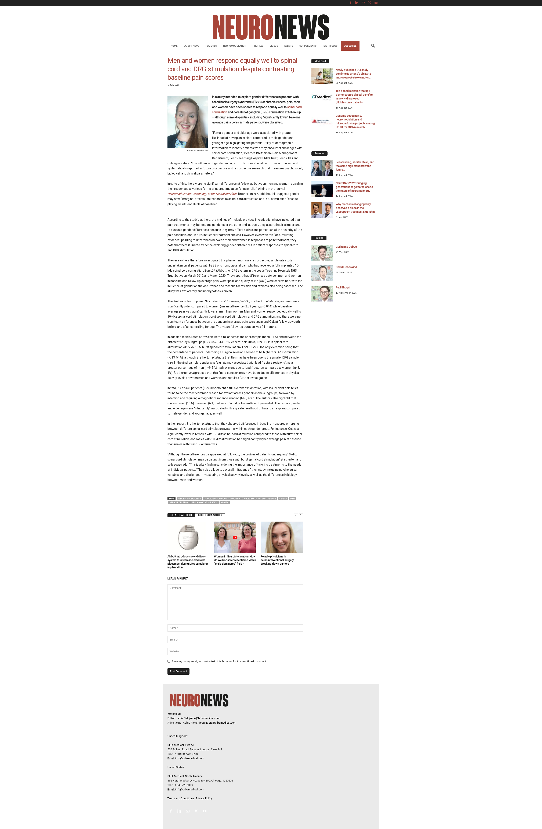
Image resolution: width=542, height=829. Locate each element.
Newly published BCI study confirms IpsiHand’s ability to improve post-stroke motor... (353, 73)
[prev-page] (296, 515)
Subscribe (350, 46)
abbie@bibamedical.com (220, 722)
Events (288, 46)
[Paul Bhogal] (322, 293)
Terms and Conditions (180, 798)
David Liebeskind (346, 267)
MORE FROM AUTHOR (210, 515)
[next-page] (301, 515)
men (292, 499)
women (224, 502)
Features (211, 46)
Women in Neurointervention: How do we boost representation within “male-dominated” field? (235, 560)
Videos (274, 46)
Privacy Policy (204, 798)
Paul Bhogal (343, 287)
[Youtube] (376, 3)
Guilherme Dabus (346, 246)
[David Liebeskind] (322, 273)
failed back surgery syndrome (260, 499)
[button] (372, 46)
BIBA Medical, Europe (180, 745)
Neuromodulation (234, 46)
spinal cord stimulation (204, 502)
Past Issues (330, 46)
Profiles (258, 46)
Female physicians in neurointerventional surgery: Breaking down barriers (277, 560)
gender (283, 499)
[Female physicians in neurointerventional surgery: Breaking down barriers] (282, 537)
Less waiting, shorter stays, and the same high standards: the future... (355, 165)
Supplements (308, 46)
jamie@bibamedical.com (204, 718)
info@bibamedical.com (189, 758)
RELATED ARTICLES (181, 515)
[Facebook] (350, 3)
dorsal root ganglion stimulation (222, 499)
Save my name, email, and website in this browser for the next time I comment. (219, 661)
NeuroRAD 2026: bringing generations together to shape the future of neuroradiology (354, 186)
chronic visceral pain (189, 499)
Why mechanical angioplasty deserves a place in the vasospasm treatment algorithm (355, 207)
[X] (369, 3)
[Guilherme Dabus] (322, 253)
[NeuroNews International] (271, 27)
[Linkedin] (356, 3)
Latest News (191, 46)
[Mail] (363, 3)
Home (174, 46)
